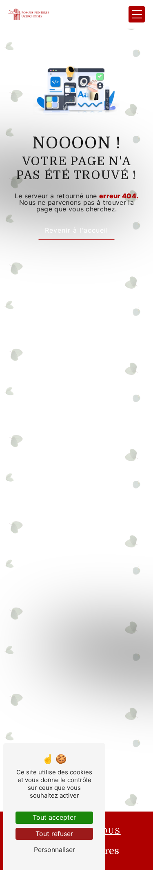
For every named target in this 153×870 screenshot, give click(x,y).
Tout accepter (54, 817)
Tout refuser (54, 834)
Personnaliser (54, 849)
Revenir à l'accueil (76, 230)
